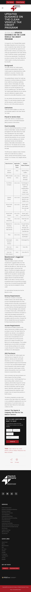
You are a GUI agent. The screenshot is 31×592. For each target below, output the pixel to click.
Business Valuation (6, 511)
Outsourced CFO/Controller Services (10, 526)
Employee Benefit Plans (7, 516)
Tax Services (5, 533)
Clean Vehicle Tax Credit (15, 448)
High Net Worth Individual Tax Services (10, 525)
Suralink (3, 552)
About (3, 543)
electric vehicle (9, 450)
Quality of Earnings (6, 530)
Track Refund (5, 555)
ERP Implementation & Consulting (9, 518)
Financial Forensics (6, 519)
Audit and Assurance (6, 507)
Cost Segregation (6, 514)
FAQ (3, 547)
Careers (3, 550)
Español (3, 559)
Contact (3, 557)
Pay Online (10, 2)
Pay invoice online (14, 568)
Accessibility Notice (17, 589)
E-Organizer (4, 554)
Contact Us (12, 441)
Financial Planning (6, 521)
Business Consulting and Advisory (9, 509)
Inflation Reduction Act (19, 450)
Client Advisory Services (7, 512)
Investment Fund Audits (7, 523)
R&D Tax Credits (5, 531)
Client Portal (20, 2)
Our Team (4, 549)
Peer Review (4, 528)
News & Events (9, 452)
